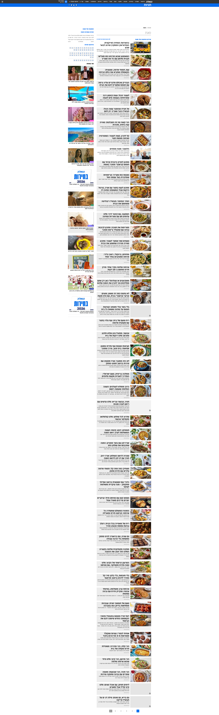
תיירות (99, 1)
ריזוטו (73, 39)
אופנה (87, 1)
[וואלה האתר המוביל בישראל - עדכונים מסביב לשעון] (149, 2)
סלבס (120, 1)
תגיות (149, 28)
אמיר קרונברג (85, 37)
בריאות (105, 1)
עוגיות (75, 35)
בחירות (131, 1)
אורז (83, 35)
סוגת (144, 28)
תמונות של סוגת (88, 29)
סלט (78, 35)
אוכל (111, 1)
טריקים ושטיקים (82, 39)
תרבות (125, 1)
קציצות (76, 39)
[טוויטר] (71, 5)
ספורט (137, 1)
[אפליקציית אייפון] (74, 5)
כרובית (79, 37)
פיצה (69, 41)
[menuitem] (142, 2)
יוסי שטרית (71, 37)
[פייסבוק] (69, 5)
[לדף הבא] (110, 711)
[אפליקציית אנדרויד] (76, 5)
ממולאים (80, 41)
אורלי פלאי (70, 35)
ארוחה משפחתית (89, 35)
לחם (92, 37)
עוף (90, 37)
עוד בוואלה (90, 64)
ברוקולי (70, 39)
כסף (115, 1)
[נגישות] (2, 2)
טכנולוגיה (93, 1)
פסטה (80, 35)
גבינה (75, 37)
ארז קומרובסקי (90, 39)
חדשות (143, 1)
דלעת (92, 41)
